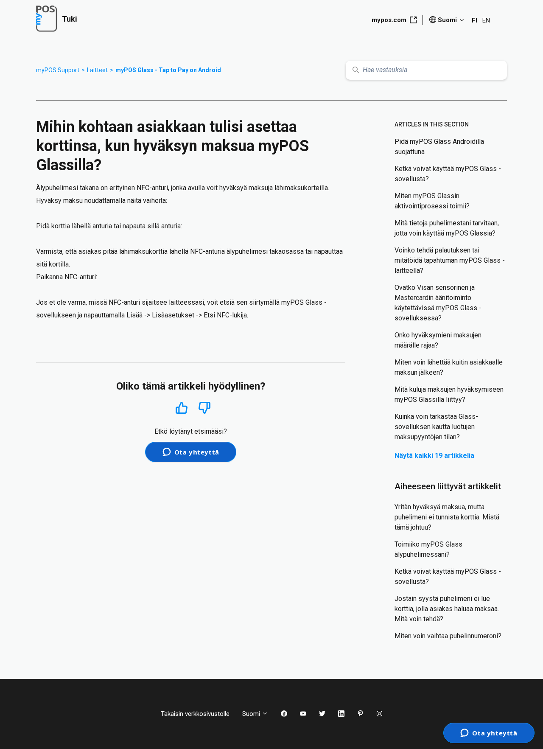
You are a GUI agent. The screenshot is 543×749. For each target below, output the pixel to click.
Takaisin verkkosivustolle (195, 714)
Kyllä (181, 408)
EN (486, 20)
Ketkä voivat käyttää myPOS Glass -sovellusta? (448, 174)
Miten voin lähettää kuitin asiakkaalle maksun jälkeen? (449, 367)
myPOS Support (57, 70)
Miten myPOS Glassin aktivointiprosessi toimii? (432, 201)
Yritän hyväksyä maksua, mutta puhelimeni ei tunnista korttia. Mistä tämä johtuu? (447, 517)
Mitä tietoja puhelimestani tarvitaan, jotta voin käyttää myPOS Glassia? (447, 228)
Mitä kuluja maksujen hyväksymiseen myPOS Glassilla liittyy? (449, 394)
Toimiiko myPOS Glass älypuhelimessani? (428, 549)
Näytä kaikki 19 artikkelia (434, 456)
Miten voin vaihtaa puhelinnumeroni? (448, 636)
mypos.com (389, 20)
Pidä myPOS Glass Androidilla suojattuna (439, 146)
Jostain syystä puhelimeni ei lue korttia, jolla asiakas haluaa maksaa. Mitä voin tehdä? (447, 609)
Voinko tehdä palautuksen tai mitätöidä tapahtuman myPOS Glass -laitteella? (450, 260)
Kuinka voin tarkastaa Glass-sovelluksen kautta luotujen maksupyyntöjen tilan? (436, 426)
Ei (204, 408)
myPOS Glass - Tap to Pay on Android (168, 70)
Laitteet (97, 70)
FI (474, 20)
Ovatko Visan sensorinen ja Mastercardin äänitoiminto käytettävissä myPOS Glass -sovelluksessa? (438, 302)
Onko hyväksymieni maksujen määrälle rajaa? (438, 340)
